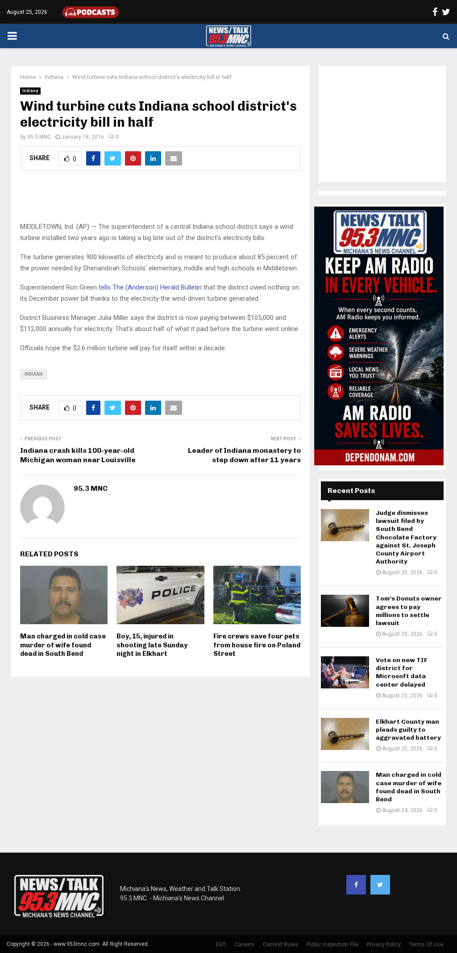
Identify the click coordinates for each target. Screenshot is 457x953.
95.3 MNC (39, 137)
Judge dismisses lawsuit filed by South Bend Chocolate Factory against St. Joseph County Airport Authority (406, 537)
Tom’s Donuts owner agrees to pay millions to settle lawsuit (409, 611)
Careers (244, 944)
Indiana (30, 90)
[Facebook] (356, 885)
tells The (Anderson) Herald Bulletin (150, 287)
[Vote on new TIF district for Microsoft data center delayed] (345, 672)
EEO (221, 944)
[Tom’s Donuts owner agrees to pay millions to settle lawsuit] (345, 611)
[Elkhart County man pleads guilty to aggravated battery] (345, 734)
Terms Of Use (426, 944)
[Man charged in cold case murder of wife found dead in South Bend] (345, 787)
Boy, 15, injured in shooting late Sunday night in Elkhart (151, 645)
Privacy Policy (384, 944)
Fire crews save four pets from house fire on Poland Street (256, 645)
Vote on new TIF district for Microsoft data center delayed (402, 672)
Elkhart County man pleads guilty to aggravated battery (408, 730)
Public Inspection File (332, 944)
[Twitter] (380, 885)
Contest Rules (280, 944)
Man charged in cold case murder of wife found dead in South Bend (63, 645)
